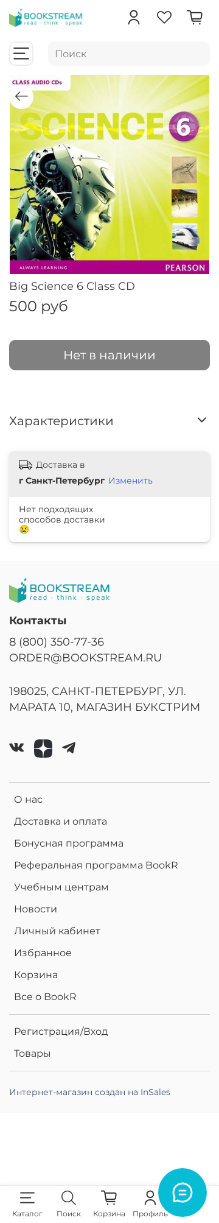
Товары (32, 1053)
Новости (35, 909)
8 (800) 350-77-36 (56, 641)
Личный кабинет (57, 931)
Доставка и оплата (60, 821)
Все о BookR (45, 997)
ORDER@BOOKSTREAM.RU (85, 657)
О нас (28, 799)
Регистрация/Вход (61, 1031)
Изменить (130, 480)
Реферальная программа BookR (96, 865)
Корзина (36, 975)
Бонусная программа (68, 843)
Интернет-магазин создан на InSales (89, 1092)
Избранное (43, 953)
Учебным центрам (61, 887)
